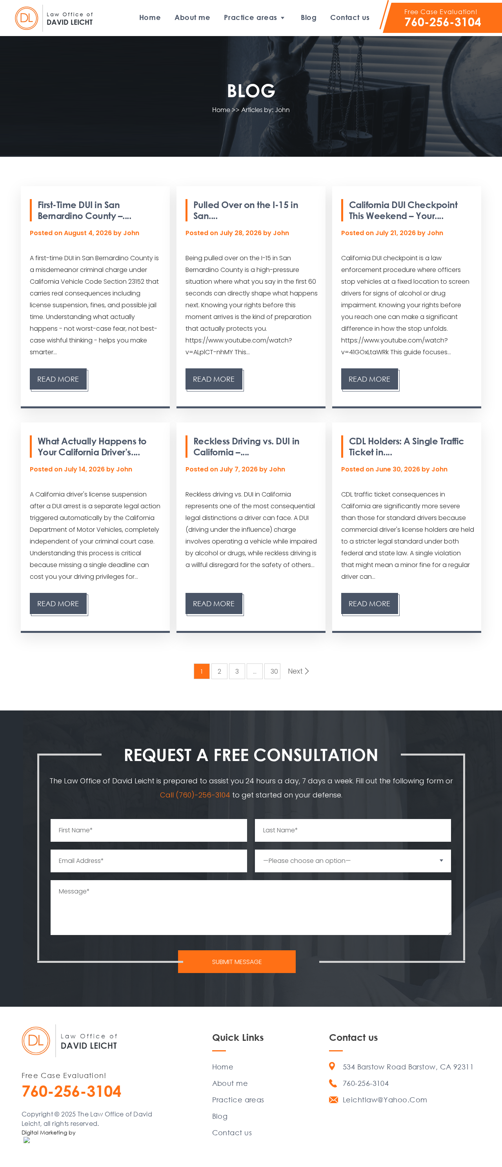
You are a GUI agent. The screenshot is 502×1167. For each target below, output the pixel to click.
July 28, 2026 (241, 232)
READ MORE (58, 379)
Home (150, 17)
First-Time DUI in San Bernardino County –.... (84, 210)
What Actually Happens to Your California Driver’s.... (92, 446)
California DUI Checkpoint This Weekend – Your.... (403, 210)
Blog (308, 17)
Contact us (349, 17)
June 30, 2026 (398, 469)
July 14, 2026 (85, 469)
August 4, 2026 (88, 232)
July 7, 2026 (239, 469)
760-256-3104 (442, 21)
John (131, 232)
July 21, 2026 (396, 232)
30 (274, 671)
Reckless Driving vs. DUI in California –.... (246, 446)
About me (192, 17)
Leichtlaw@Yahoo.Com (385, 1099)
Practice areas (250, 17)
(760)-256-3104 (204, 795)
